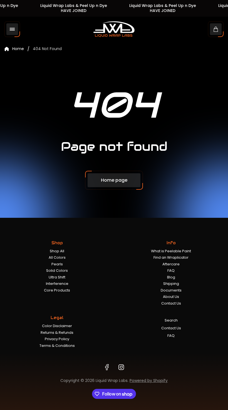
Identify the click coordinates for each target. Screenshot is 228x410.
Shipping (171, 283)
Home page (114, 180)
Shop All (57, 251)
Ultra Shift (57, 277)
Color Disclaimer (57, 326)
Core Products (57, 290)
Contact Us (171, 303)
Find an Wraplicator (171, 257)
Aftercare (171, 264)
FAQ (171, 270)
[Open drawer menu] (12, 29)
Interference (57, 283)
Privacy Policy (57, 339)
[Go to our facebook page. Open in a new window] (106, 367)
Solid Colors (57, 270)
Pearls (57, 264)
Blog (171, 277)
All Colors (57, 257)
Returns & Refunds (57, 332)
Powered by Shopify (149, 380)
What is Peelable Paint (171, 251)
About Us (171, 296)
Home (18, 48)
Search (171, 320)
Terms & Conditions (57, 345)
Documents (171, 290)
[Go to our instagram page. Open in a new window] (121, 367)
